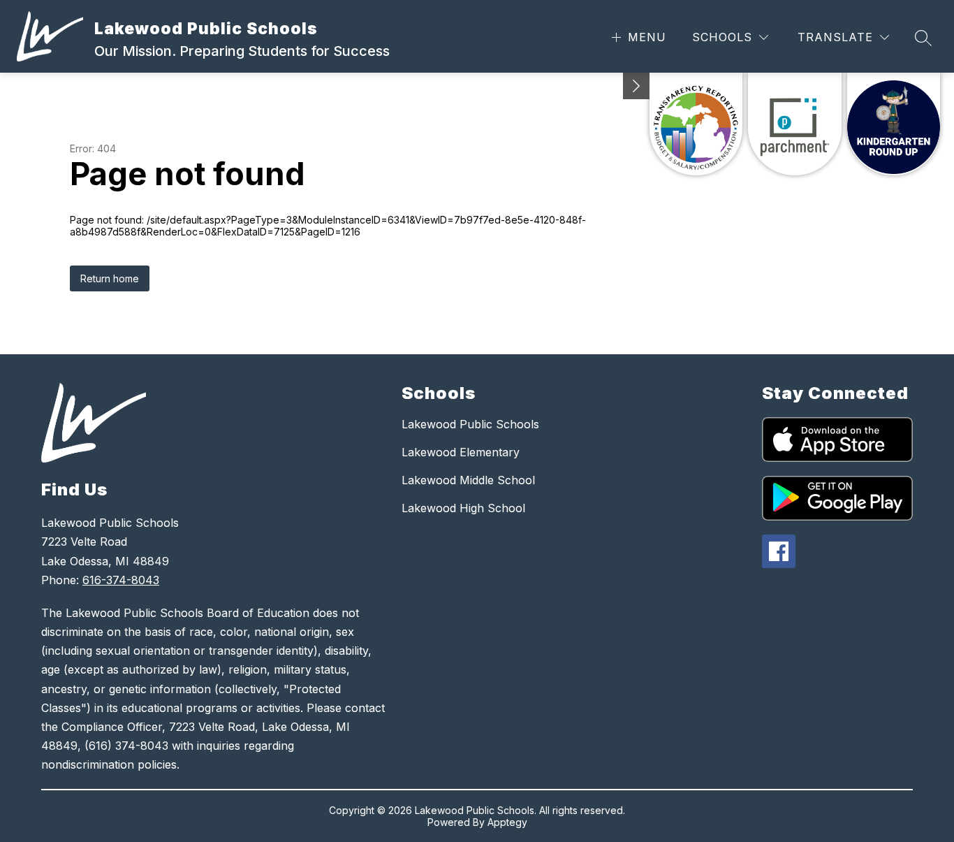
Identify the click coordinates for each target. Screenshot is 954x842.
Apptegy (507, 822)
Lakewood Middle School (468, 480)
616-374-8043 (120, 580)
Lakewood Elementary (461, 452)
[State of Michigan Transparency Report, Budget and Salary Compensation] (696, 124)
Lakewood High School (463, 508)
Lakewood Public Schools (470, 424)
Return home (109, 278)
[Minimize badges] (636, 86)
